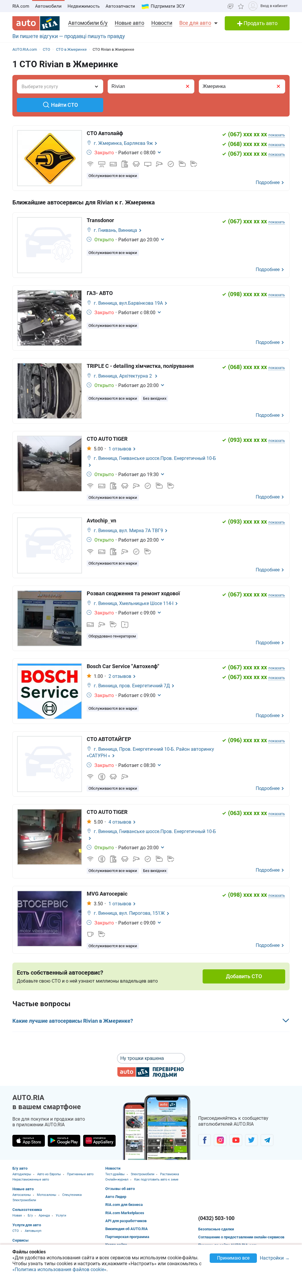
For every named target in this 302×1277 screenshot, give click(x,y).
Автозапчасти (120, 6)
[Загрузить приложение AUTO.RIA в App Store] (28, 1141)
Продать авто (260, 23)
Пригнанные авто (80, 1174)
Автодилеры (21, 1174)
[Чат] (230, 6)
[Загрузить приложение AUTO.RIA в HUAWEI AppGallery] (99, 1141)
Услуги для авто (26, 1225)
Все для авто (195, 23)
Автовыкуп (33, 1231)
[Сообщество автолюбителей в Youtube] (235, 1140)
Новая (17, 1215)
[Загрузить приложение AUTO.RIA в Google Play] (64, 1141)
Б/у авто (19, 1168)
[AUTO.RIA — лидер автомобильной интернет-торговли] (36, 23)
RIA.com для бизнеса (124, 1204)
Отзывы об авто (120, 1188)
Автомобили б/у (88, 23)
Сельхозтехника (27, 1209)
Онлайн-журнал (116, 1179)
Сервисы (20, 1240)
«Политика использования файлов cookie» (59, 1269)
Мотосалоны (46, 1195)
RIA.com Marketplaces (124, 1213)
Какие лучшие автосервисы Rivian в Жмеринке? (72, 1021)
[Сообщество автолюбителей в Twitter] (251, 1140)
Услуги (61, 1215)
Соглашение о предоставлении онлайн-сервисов (241, 1237)
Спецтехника (72, 1195)
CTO (15, 1231)
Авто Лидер (115, 1196)
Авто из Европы (49, 1174)
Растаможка (169, 1174)
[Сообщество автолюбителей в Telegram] (267, 1140)
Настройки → (275, 1258)
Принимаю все (233, 1258)
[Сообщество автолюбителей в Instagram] (220, 1140)
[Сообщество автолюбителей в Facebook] (204, 1140)
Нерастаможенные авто (30, 1179)
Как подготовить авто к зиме (156, 1179)
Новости (161, 23)
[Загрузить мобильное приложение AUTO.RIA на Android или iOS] (157, 1127)
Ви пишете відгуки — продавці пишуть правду (68, 36)
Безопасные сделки (216, 1229)
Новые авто (129, 23)
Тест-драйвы (115, 1174)
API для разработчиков (126, 1221)
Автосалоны (21, 1195)
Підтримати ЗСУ (168, 6)
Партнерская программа (127, 1237)
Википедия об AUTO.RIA (126, 1229)
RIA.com (20, 6)
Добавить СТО (244, 976)
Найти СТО (64, 105)
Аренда (44, 1215)
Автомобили (48, 6)
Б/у (30, 1215)
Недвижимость (84, 6)
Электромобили (24, 1200)
